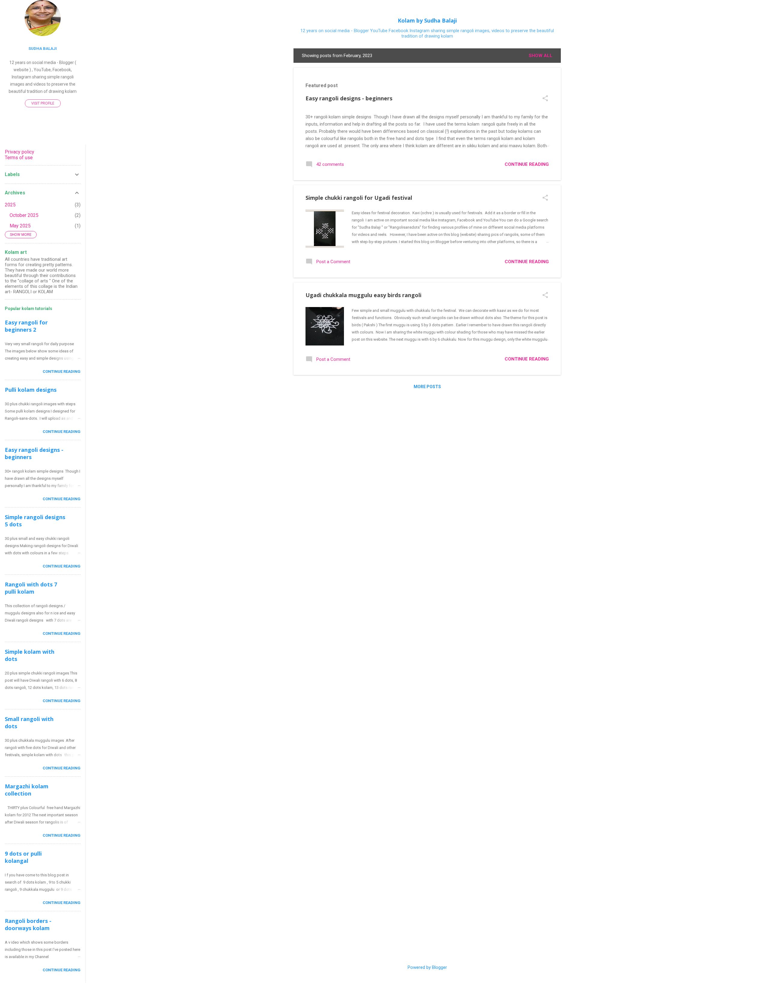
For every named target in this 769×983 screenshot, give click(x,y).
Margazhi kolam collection (26, 790)
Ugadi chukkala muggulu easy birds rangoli (363, 295)
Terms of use (19, 157)
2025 (10, 205)
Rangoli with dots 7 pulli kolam (31, 588)
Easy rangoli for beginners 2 (26, 326)
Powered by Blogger (427, 967)
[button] (545, 99)
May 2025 (20, 226)
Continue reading (527, 164)
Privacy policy (19, 152)
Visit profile (42, 103)
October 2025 (24, 215)
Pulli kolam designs (30, 389)
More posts (427, 386)
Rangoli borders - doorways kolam (28, 924)
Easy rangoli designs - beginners (348, 98)
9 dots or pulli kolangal (23, 857)
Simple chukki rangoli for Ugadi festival (358, 197)
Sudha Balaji (43, 48)
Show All (540, 55)
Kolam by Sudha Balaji (427, 20)
